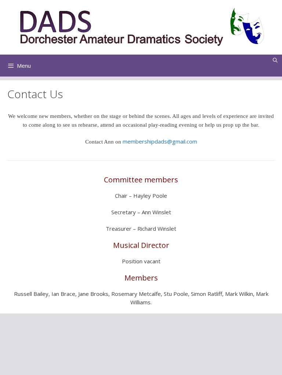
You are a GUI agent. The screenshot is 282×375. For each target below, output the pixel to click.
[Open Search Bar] (275, 60)
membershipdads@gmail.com (160, 141)
